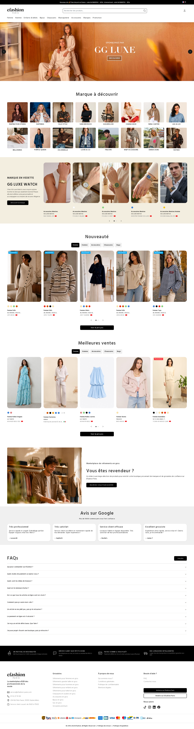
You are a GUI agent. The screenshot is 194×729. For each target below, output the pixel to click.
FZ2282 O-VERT (107, 216)
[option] (97, 51)
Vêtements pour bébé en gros (64, 691)
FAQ (145, 679)
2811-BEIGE (11, 315)
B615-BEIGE (120, 421)
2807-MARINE (84, 315)
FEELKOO (119, 419)
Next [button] (190, 52)
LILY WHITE (10, 419)
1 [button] (114, 220)
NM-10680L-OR (49, 216)
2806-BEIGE (120, 315)
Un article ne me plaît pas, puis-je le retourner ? (24, 609)
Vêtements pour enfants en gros (65, 688)
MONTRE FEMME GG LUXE (140, 216)
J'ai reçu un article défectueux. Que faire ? (22, 623)
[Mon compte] (184, 11)
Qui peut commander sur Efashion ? (20, 567)
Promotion (97, 17)
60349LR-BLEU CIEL (13, 421)
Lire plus (180, 558)
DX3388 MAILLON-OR (167, 216)
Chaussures (51, 17)
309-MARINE (157, 315)
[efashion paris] (15, 10)
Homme (18, 17)
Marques (86, 17)
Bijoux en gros (58, 700)
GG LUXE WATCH (49, 214)
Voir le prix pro (97, 327)
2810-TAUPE (48, 315)
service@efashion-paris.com (21, 692)
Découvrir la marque (18, 203)
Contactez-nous (150, 682)
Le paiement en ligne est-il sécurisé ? (20, 616)
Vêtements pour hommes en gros (65, 685)
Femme (10, 17)
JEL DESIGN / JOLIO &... (14, 313)
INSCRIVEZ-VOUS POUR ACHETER (101, 485)
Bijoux (42, 17)
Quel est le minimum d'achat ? (18, 588)
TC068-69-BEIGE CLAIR (160, 421)
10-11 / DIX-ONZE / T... (159, 419)
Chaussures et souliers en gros (64, 694)
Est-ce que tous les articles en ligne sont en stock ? (26, 595)
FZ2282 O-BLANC (79, 216)
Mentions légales (104, 688)
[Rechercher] (144, 11)
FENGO (46, 419)
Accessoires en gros (60, 697)
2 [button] (116, 220)
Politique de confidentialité (108, 685)
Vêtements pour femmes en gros (65, 679)
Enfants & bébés (31, 17)
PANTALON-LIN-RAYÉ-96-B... (53, 422)
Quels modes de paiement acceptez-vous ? (23, 574)
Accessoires (76, 17)
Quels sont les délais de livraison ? (19, 581)
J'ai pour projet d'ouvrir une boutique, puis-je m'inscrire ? (28, 630)
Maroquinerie (63, 17)
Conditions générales (106, 682)
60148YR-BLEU (85, 421)
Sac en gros (57, 703)
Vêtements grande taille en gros (65, 682)
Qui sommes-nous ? (105, 679)
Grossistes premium (60, 706)
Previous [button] (4, 52)
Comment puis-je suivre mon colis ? (20, 602)
